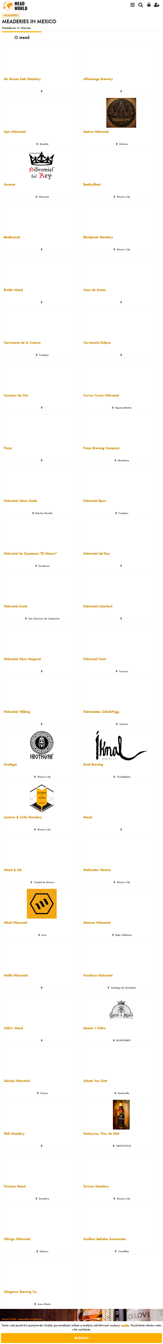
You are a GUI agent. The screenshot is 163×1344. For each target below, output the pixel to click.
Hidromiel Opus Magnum (22, 659)
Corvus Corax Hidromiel (101, 395)
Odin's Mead (13, 1028)
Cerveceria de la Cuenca (22, 342)
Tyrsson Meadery (96, 1186)
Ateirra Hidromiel (96, 131)
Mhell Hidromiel (15, 922)
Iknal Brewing (93, 764)
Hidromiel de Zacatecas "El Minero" (30, 553)
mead (24, 37)
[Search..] (140, 6)
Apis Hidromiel (15, 131)
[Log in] (148, 6)
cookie (125, 1325)
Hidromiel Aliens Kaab (20, 501)
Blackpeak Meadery (98, 237)
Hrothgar (10, 764)
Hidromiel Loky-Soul (97, 606)
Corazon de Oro (16, 395)
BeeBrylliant (92, 184)
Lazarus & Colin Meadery (23, 817)
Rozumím (81, 1338)
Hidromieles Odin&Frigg (101, 711)
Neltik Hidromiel (16, 975)
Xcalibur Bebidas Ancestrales (104, 1239)
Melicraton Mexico (97, 870)
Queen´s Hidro (94, 1028)
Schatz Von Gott (95, 1081)
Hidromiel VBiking (17, 711)
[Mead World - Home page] (18, 6)
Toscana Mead (15, 1186)
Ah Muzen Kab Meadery (22, 79)
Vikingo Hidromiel (17, 1239)
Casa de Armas (94, 290)
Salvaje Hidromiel (17, 1081)
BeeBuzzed (12, 237)
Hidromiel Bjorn (94, 501)
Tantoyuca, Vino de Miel (101, 1133)
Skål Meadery (14, 1133)
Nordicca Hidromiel (98, 975)
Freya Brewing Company (101, 448)
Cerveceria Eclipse (97, 342)
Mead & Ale (13, 870)
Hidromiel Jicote (15, 606)
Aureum (9, 184)
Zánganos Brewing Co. (21, 1291)
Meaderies (10, 15)
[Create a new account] (156, 6)
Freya (8, 448)
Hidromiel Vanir (94, 659)
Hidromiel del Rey (96, 553)
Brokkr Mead (13, 290)
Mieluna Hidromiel (97, 922)
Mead (87, 817)
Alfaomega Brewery (98, 79)
